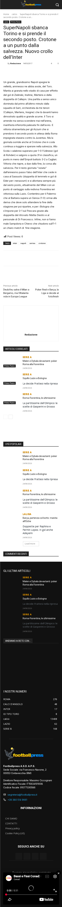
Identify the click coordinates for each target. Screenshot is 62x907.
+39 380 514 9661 (17, 799)
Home (6, 14)
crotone (42, 243)
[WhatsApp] (32, 72)
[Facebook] (17, 72)
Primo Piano (15, 22)
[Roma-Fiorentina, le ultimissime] (11, 398)
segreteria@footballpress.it (22, 794)
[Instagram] (27, 856)
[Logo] (31, 4)
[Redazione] (5, 63)
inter (15, 243)
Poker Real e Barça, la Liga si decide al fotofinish (47, 293)
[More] (40, 72)
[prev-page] (5, 417)
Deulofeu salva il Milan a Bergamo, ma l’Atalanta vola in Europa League (16, 293)
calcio (14, 14)
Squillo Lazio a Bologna (35, 378)
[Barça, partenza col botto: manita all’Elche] (11, 518)
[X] (24, 72)
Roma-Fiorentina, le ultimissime (39, 398)
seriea (32, 243)
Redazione (15, 63)
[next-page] (11, 417)
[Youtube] (43, 856)
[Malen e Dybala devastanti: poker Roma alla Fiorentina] (11, 361)
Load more (30, 543)
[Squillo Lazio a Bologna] (11, 378)
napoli (23, 243)
